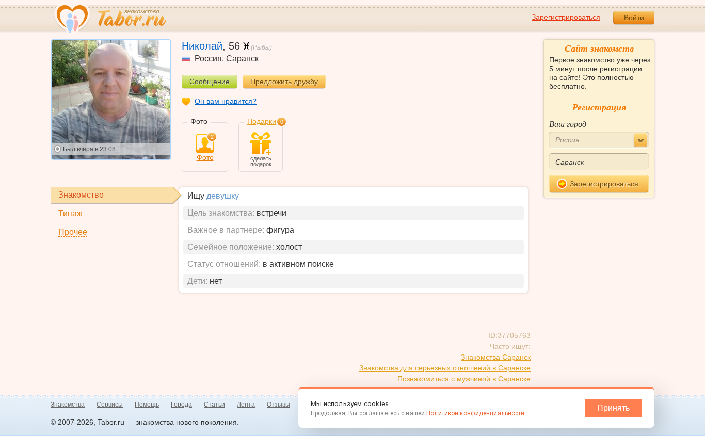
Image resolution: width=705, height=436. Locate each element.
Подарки (261, 121)
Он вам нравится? (226, 101)
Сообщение (209, 81)
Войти (634, 17)
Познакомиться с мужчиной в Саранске (464, 379)
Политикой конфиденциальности (475, 413)
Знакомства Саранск (496, 357)
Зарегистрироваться (566, 17)
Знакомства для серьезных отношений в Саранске (445, 368)
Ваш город (567, 123)
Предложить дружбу (284, 81)
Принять (613, 407)
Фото (205, 148)
